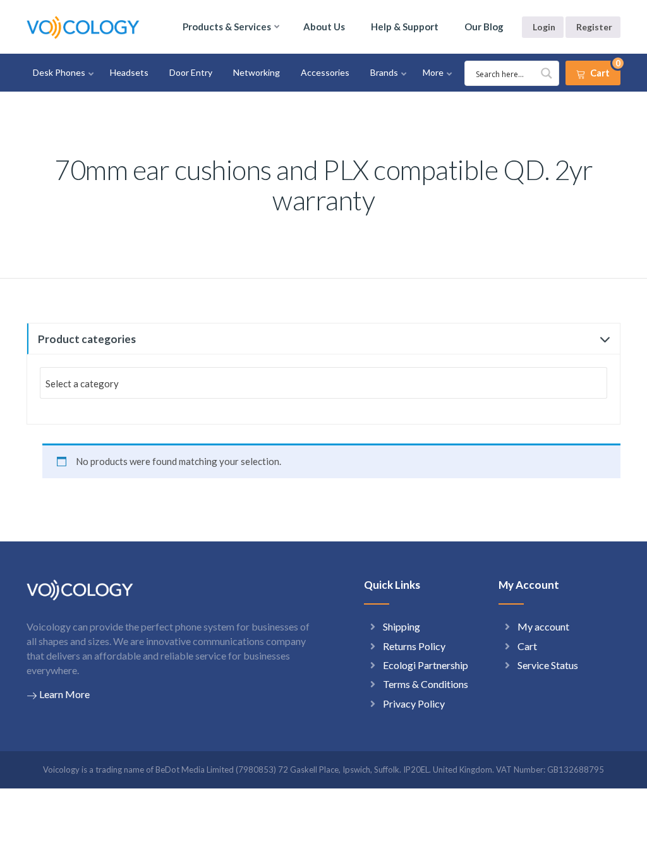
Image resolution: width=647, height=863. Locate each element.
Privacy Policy (414, 703)
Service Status (547, 665)
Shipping (401, 626)
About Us (324, 26)
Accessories (325, 72)
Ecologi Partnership (425, 665)
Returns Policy (414, 646)
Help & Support (404, 26)
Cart (527, 646)
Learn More (64, 694)
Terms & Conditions (425, 684)
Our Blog (484, 26)
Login (544, 26)
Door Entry (190, 72)
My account (543, 626)
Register (594, 26)
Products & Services (227, 26)
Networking (256, 72)
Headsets (129, 72)
